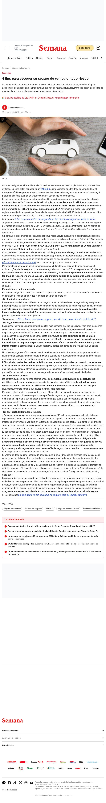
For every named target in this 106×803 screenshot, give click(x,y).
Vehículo (50, 509)
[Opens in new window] (9, 782)
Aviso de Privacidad (12, 790)
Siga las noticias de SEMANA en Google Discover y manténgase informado (42, 98)
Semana (6, 68)
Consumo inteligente (21, 68)
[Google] (4, 782)
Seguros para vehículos (68, 509)
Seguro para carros (12, 509)
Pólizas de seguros (33, 509)
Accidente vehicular (91, 509)
